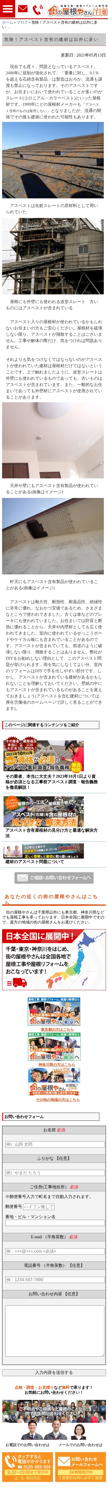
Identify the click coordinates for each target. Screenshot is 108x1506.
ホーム (7, 22)
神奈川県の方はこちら (57, 1065)
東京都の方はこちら (57, 1030)
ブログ (22, 22)
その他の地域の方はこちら (58, 1100)
